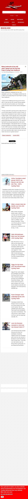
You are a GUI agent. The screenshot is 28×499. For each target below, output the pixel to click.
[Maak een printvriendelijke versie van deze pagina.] (25, 66)
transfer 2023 (16, 135)
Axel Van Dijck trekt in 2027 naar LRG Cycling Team (12, 29)
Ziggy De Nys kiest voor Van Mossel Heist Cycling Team (18, 266)
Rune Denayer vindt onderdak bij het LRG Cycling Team (17, 296)
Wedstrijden (20, 19)
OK (2, 496)
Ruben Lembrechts (6, 135)
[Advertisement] (14, 49)
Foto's (13, 22)
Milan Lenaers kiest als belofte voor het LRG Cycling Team (18, 206)
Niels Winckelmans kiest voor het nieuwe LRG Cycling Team (17, 236)
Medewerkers (21, 22)
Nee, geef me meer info (7, 494)
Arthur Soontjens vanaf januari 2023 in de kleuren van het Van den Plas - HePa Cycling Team (18, 182)
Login (17, 15)
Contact (12, 15)
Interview (6, 22)
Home (6, 19)
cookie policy (17, 492)
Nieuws (12, 19)
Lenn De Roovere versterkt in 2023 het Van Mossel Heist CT (17, 325)
